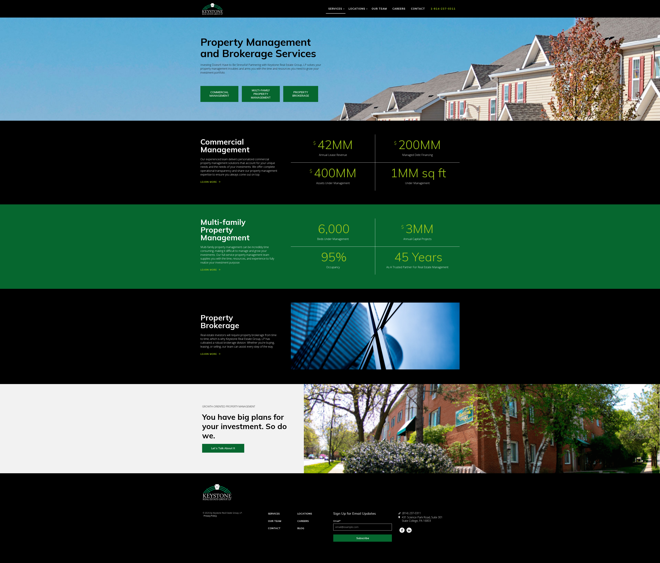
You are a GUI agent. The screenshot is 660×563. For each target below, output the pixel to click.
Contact (418, 8)
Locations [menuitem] (304, 513)
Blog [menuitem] (300, 528)
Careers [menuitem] (303, 521)
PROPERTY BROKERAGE (300, 93)
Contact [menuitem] (274, 528)
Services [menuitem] (274, 513)
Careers (398, 8)
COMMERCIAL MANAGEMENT (219, 93)
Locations (357, 8)
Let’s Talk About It (223, 448)
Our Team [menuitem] (274, 521)
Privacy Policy (210, 515)
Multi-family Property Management (261, 94)
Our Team (379, 8)
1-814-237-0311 (443, 8)
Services (335, 8)
